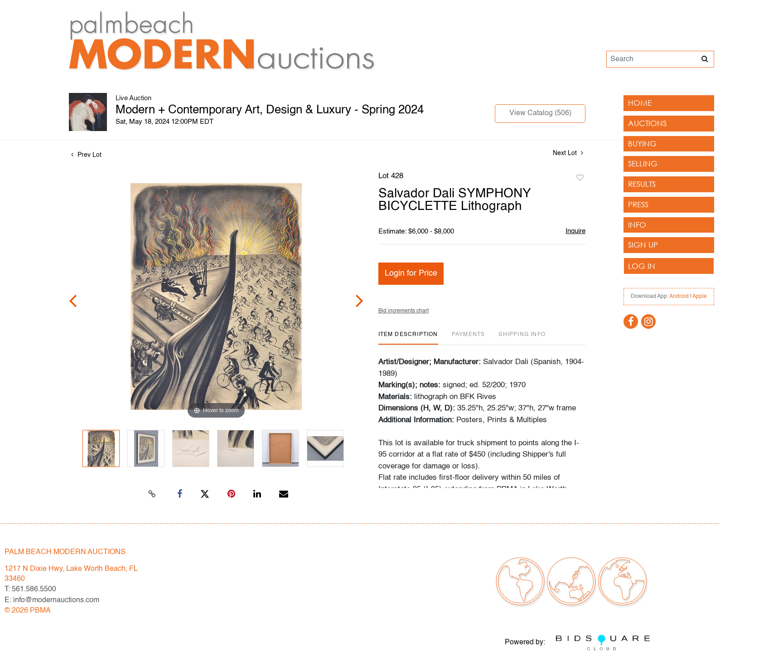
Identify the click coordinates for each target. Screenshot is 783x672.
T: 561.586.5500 (30, 589)
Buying (642, 143)
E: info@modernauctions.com (52, 600)
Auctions (647, 123)
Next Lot (566, 153)
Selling (642, 163)
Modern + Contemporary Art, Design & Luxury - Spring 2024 (270, 110)
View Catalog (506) (540, 113)
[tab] (408, 338)
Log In (641, 266)
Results (642, 184)
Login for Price (411, 273)
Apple (699, 296)
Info (637, 224)
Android (679, 296)
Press (638, 204)
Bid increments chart (403, 311)
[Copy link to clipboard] (152, 494)
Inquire (575, 231)
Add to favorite (580, 178)
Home (640, 102)
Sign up (643, 244)
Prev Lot (89, 155)
